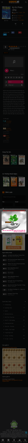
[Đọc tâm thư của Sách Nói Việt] (14, 232)
